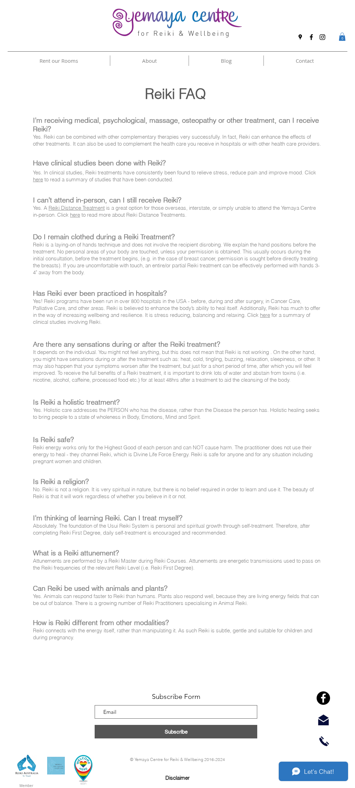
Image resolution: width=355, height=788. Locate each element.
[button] (342, 37)
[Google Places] (300, 37)
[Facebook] (311, 37)
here (38, 179)
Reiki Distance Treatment (77, 208)
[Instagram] (322, 37)
